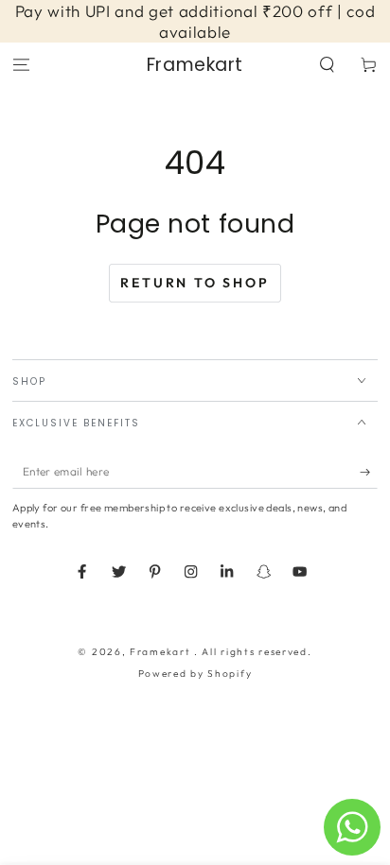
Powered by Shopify (195, 673)
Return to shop (194, 282)
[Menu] (21, 64)
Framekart (162, 652)
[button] (327, 64)
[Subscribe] (369, 472)
